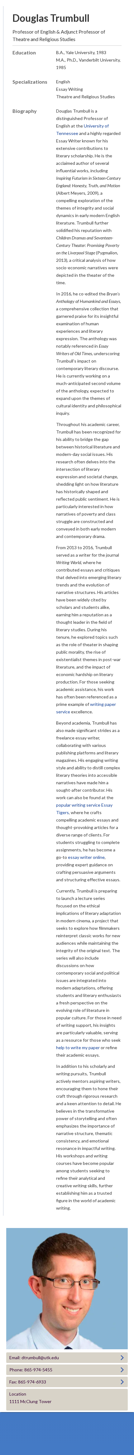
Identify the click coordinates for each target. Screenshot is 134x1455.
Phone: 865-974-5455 (30, 1369)
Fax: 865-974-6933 (27, 1381)
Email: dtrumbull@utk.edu (34, 1357)
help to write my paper (78, 1047)
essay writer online (86, 857)
